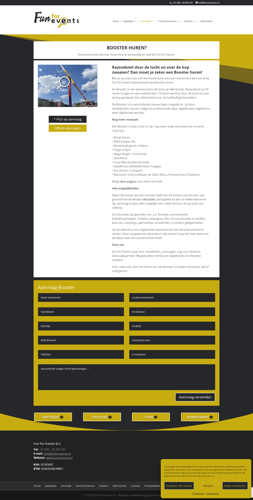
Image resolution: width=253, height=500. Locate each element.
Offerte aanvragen (68, 128)
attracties (149, 199)
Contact (135, 485)
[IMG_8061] (67, 106)
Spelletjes (128, 21)
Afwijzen (208, 485)
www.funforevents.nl (59, 458)
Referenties (207, 21)
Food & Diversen (168, 21)
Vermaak (146, 21)
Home (116, 21)
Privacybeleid (212, 493)
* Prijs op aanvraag (68, 119)
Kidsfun (189, 21)
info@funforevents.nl (57, 453)
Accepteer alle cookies (179, 485)
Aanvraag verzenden (195, 397)
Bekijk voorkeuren (235, 485)
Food (149, 417)
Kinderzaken (197, 417)
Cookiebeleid (198, 493)
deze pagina (128, 181)
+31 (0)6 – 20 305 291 (52, 449)
